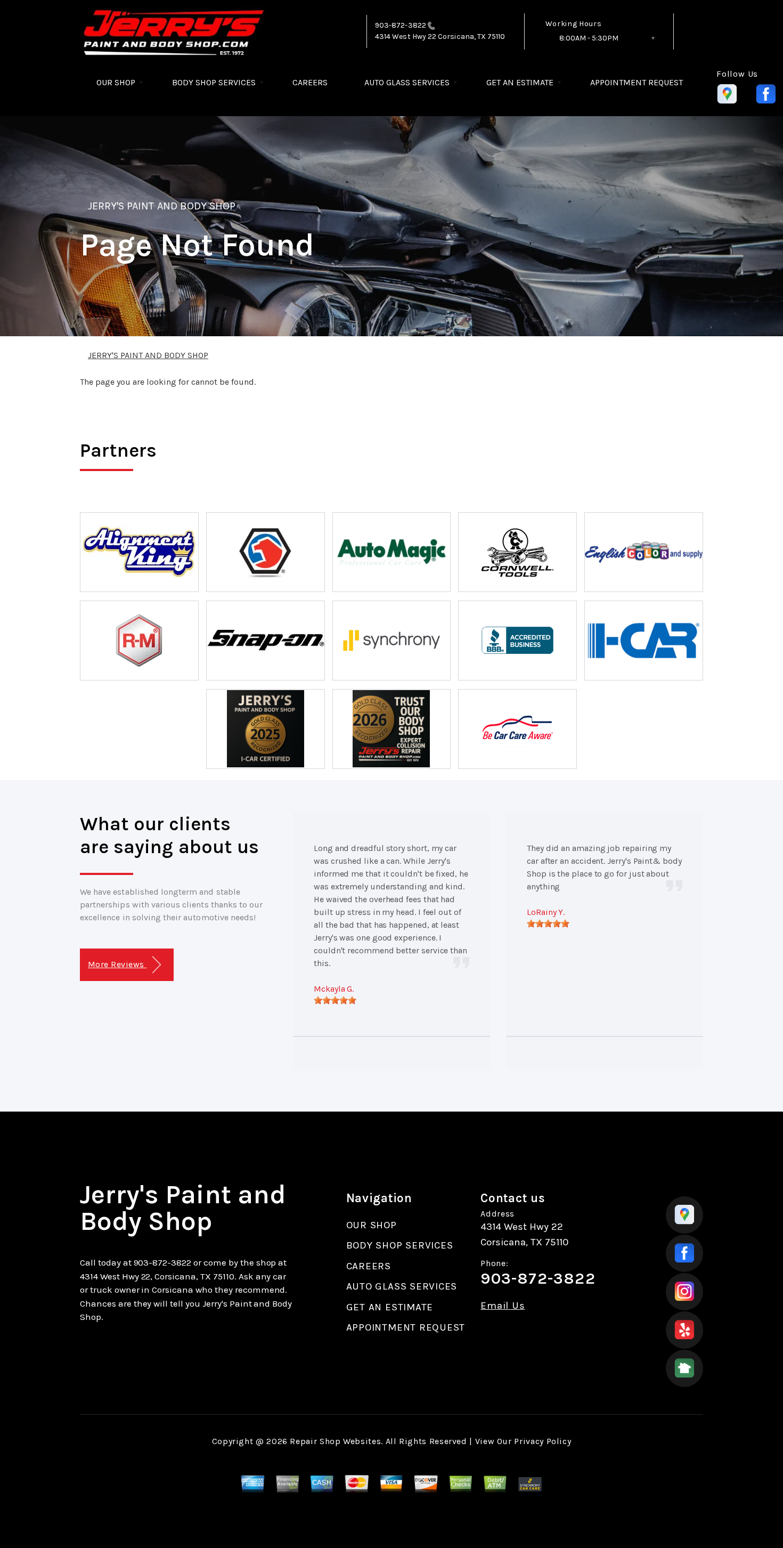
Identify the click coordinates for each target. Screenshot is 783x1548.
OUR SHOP (115, 82)
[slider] (335, 1000)
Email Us (502, 1306)
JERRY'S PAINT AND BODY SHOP (161, 206)
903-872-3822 (400, 25)
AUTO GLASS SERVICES (407, 82)
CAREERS (310, 82)
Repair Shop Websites (335, 1441)
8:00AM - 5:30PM (588, 38)
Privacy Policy (542, 1441)
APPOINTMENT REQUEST (636, 82)
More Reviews (117, 964)
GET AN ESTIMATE (519, 82)
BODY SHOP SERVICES (214, 82)
